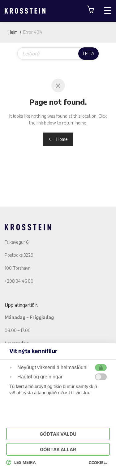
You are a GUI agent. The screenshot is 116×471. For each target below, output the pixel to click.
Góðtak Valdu (58, 434)
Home (61, 139)
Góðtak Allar (58, 449)
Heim (13, 32)
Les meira (25, 462)
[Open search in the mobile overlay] (58, 53)
